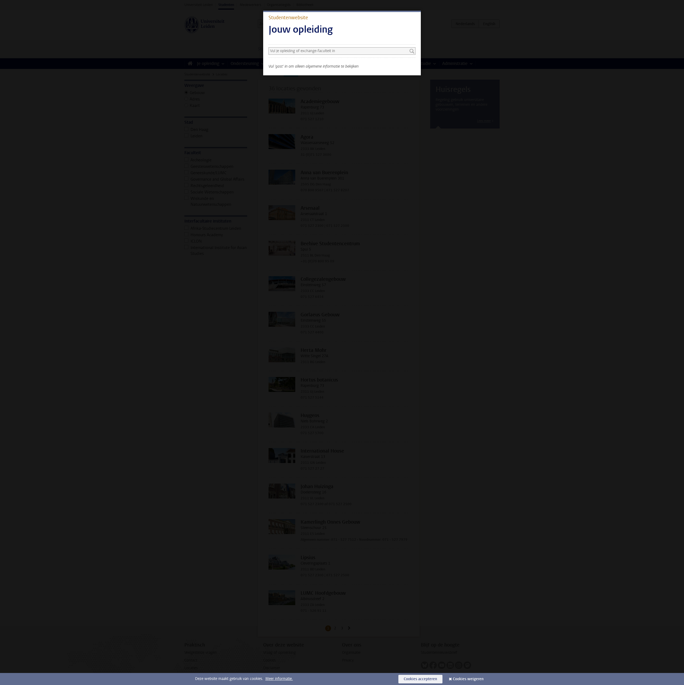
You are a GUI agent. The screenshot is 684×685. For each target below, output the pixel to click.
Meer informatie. (279, 678)
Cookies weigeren (468, 679)
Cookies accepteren (420, 679)
